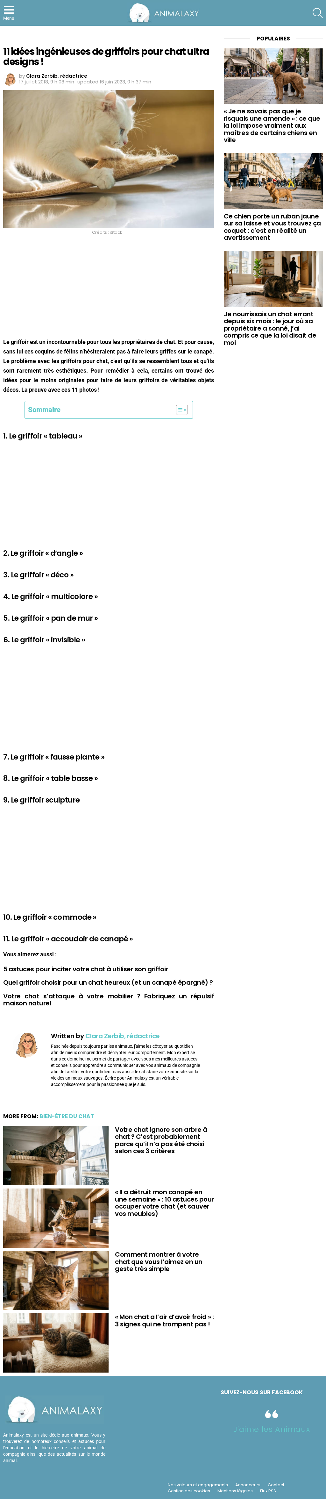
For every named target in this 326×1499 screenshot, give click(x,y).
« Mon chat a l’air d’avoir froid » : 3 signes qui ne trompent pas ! (164, 1320)
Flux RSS (268, 1491)
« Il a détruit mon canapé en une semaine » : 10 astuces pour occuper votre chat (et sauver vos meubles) (164, 1203)
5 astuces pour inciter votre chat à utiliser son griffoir (85, 969)
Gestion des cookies (189, 1491)
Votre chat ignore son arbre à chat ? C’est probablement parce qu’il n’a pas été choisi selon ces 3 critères (161, 1140)
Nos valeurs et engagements (198, 1485)
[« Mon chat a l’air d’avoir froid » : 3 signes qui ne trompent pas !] (56, 1343)
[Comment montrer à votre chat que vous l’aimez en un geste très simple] (56, 1280)
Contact (276, 1485)
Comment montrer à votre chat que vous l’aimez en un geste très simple (158, 1261)
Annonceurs (247, 1485)
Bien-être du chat (66, 1116)
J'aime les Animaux (271, 1429)
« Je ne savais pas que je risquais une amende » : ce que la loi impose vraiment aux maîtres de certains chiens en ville (272, 125)
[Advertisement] (108, 286)
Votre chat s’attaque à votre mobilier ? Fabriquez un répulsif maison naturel (108, 1000)
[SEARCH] (318, 13)
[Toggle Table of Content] (178, 409)
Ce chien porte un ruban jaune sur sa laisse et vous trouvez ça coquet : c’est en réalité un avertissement (272, 227)
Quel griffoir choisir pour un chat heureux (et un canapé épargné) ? (108, 982)
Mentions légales (235, 1491)
